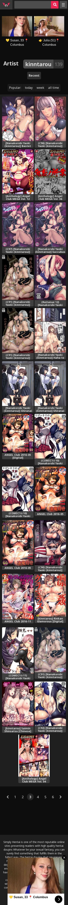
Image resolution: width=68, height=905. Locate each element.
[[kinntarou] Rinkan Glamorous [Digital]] (50, 595)
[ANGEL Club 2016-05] (50, 489)
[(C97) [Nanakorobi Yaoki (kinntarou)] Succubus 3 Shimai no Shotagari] (18, 224)
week (40, 88)
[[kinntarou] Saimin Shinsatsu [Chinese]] (18, 704)
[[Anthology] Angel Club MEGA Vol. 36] (50, 171)
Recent (34, 75)
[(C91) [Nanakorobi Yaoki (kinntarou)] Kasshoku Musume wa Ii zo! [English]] (18, 277)
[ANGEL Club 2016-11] (18, 596)
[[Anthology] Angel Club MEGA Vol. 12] (18, 171)
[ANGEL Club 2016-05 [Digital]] (18, 433)
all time (53, 88)
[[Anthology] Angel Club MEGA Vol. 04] (34, 755)
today (29, 88)
